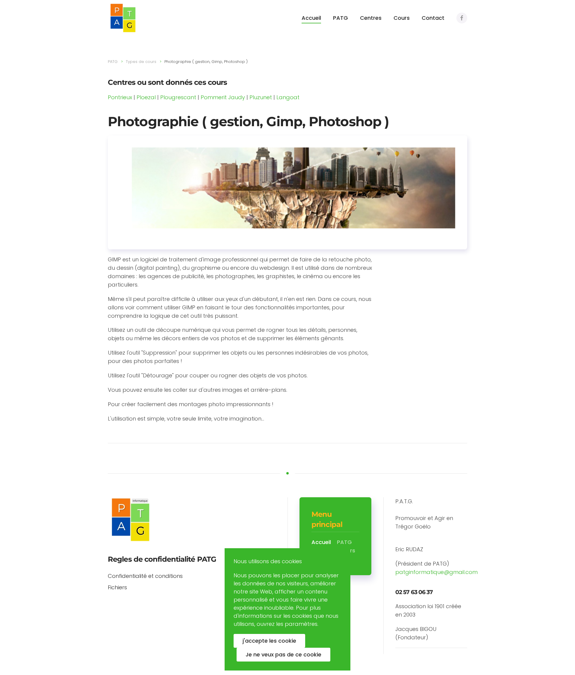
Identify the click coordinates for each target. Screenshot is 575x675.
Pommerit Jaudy (223, 97)
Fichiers (117, 587)
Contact (433, 18)
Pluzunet (260, 97)
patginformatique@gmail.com (436, 572)
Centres (371, 18)
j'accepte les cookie (269, 640)
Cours (402, 18)
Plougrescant (178, 97)
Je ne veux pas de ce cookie (283, 654)
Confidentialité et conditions (145, 576)
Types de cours (141, 61)
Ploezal (146, 97)
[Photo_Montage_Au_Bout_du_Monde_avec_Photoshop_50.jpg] (293, 187)
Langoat (287, 97)
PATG (340, 18)
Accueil (311, 18)
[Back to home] (123, 18)
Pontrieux (120, 97)
